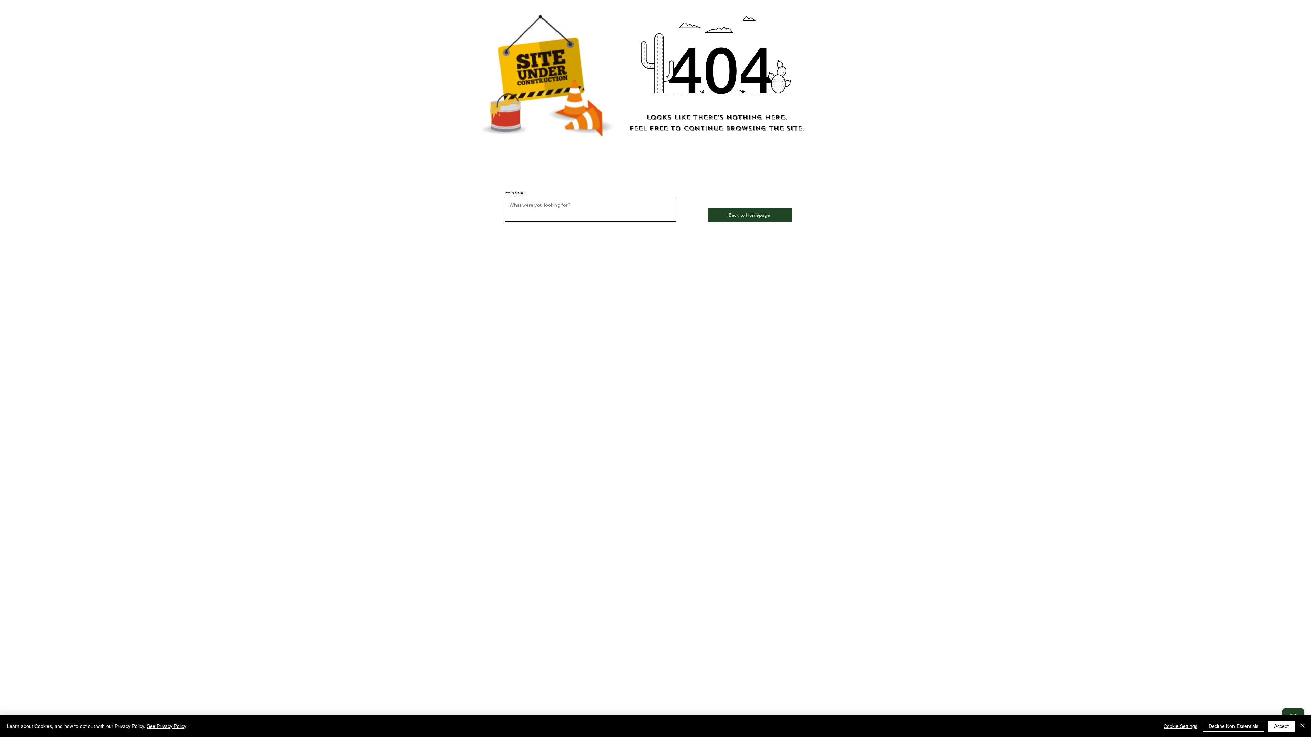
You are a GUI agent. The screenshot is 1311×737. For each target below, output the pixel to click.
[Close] (1303, 726)
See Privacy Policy (166, 726)
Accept (1281, 726)
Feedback (516, 192)
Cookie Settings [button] (1180, 726)
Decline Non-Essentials (1233, 726)
